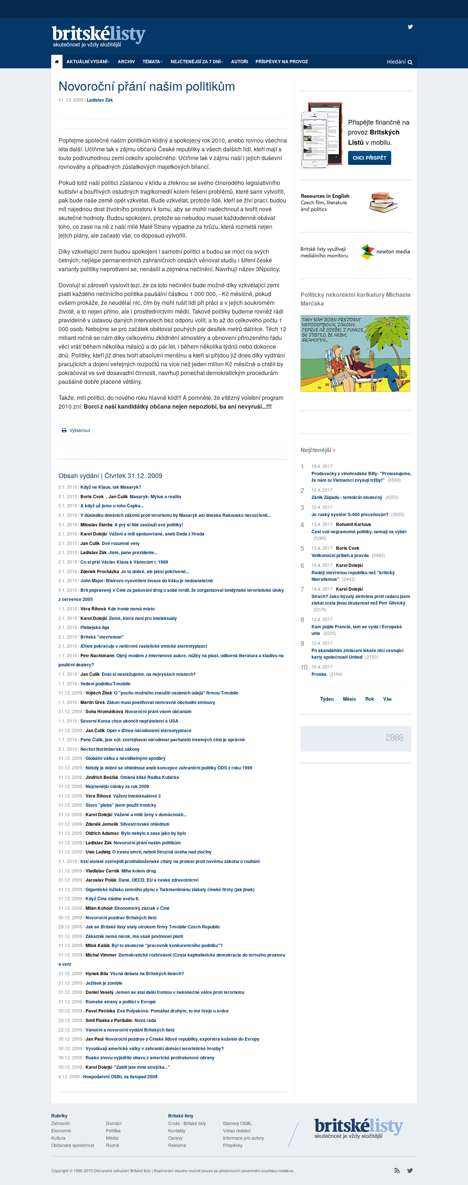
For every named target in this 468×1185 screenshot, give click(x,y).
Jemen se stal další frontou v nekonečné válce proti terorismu (180, 992)
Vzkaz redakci (237, 1130)
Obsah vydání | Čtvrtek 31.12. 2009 (110, 475)
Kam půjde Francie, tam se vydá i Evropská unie (357, 629)
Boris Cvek (92, 496)
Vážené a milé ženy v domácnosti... (150, 814)
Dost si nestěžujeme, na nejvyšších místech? (149, 674)
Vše (387, 698)
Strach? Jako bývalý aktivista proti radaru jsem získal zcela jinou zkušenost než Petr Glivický (361, 602)
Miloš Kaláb (98, 945)
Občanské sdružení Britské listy (122, 1170)
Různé (112, 1145)
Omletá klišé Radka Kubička (149, 777)
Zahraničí (60, 1123)
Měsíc (349, 698)
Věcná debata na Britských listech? (147, 973)
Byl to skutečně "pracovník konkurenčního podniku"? (167, 945)
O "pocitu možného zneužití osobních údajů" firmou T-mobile (176, 692)
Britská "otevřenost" (102, 636)
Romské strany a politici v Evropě (121, 1001)
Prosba (327, 674)
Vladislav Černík (103, 870)
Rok (369, 698)
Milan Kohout (99, 908)
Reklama (177, 1145)
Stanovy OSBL (237, 1123)
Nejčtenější (316, 450)
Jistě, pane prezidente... (133, 552)
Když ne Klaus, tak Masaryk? (110, 487)
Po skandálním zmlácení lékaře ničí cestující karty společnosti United (357, 653)
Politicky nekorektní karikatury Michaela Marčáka (356, 298)
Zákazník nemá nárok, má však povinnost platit (134, 936)
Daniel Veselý (100, 992)
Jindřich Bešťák (102, 777)
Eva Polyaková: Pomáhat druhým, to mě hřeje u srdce (173, 1010)
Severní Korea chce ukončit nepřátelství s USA (129, 721)
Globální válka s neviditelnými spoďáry (126, 758)
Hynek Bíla (97, 973)
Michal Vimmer (101, 954)
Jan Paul (94, 1039)
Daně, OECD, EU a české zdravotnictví (158, 880)
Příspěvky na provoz (282, 61)
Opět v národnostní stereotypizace (149, 730)
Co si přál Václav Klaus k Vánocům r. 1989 (124, 562)
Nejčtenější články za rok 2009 (117, 786)
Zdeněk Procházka (99, 571)
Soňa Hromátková (104, 711)
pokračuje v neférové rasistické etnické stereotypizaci (143, 646)
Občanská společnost (72, 1145)
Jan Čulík (118, 496)
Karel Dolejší (93, 533)
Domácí (113, 1123)
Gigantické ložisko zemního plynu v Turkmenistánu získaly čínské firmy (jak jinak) (170, 889)
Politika (113, 1130)
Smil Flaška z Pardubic (109, 1020)
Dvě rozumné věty (121, 543)
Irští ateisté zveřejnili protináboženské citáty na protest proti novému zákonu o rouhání (170, 861)
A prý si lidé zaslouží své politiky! (148, 524)
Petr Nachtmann (97, 655)
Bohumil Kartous (353, 524)
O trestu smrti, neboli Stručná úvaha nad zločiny (162, 851)
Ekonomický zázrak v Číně (142, 908)
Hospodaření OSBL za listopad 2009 (120, 1076)
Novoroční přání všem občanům (158, 711)
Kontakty (176, 1130)
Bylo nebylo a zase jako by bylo (153, 833)
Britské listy (106, 37)
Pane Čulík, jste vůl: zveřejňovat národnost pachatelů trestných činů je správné (162, 739)
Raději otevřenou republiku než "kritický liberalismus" (353, 575)
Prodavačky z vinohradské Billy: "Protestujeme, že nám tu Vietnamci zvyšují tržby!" (361, 476)
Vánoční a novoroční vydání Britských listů (130, 1029)
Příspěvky (232, 1145)
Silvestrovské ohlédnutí (144, 824)
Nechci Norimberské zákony (110, 749)
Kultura (58, 1138)
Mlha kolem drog (138, 870)
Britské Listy (359, 1129)
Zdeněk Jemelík (102, 824)
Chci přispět (369, 157)
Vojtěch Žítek (99, 692)
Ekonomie (61, 1130)
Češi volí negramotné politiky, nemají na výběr (359, 534)
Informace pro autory (243, 1138)
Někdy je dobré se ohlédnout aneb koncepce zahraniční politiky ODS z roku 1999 (169, 767)
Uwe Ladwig (98, 851)
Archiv (126, 61)
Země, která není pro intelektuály (143, 618)
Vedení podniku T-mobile (105, 683)
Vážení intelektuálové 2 (137, 795)
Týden (327, 698)
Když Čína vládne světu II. (112, 898)
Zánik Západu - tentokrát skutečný (355, 497)
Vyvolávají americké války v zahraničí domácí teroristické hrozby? (155, 1048)
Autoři (239, 61)
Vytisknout (79, 430)
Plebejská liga (94, 627)
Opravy (175, 1138)
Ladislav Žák (100, 99)
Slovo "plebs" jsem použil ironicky (121, 805)
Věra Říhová (93, 608)
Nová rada (145, 1020)
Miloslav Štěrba (96, 524)
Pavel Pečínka (100, 1010)
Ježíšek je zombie (104, 983)
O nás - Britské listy (187, 1123)
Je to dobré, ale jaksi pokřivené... (155, 571)
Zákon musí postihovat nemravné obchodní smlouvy (161, 702)
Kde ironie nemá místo (131, 608)
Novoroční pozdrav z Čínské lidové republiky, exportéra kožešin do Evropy (182, 1039)
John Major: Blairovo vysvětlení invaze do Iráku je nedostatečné (146, 580)
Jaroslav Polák (101, 880)
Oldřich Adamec (102, 833)
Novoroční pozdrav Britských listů (121, 917)
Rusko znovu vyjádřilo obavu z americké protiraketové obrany (150, 1057)
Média (112, 1138)
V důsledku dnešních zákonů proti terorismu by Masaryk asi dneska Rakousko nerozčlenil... (175, 515)
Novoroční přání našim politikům (147, 842)
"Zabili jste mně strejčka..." (142, 1067)
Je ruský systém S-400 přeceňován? (358, 514)
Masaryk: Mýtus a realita (155, 496)
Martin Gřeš (92, 702)
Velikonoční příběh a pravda (348, 555)
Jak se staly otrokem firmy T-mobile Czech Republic (153, 926)
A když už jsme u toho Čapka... (112, 505)
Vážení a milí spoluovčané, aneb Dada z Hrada (156, 533)
